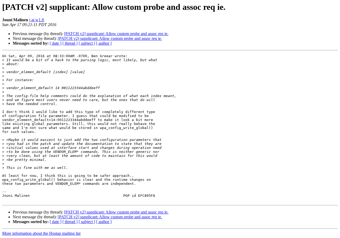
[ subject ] (87, 43)
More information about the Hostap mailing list (41, 233)
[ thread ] (70, 43)
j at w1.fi (36, 20)
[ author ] (104, 43)
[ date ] (55, 43)
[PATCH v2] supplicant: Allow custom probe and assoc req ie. (116, 33)
